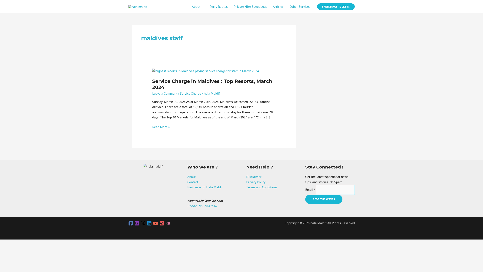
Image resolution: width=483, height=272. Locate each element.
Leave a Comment (164, 93)
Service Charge (190, 93)
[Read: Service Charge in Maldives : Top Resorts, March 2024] (205, 71)
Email (310, 190)
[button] (336, 6)
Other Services (300, 7)
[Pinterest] (161, 223)
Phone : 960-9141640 (202, 206)
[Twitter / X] (143, 223)
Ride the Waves (324, 199)
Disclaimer (253, 177)
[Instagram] (137, 223)
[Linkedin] (149, 223)
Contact (192, 182)
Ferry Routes (219, 7)
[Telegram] (168, 223)
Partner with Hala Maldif (205, 187)
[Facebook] (130, 223)
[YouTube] (155, 223)
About (196, 7)
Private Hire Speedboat (250, 7)
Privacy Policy (255, 182)
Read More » (161, 126)
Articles (278, 7)
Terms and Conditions (261, 187)
